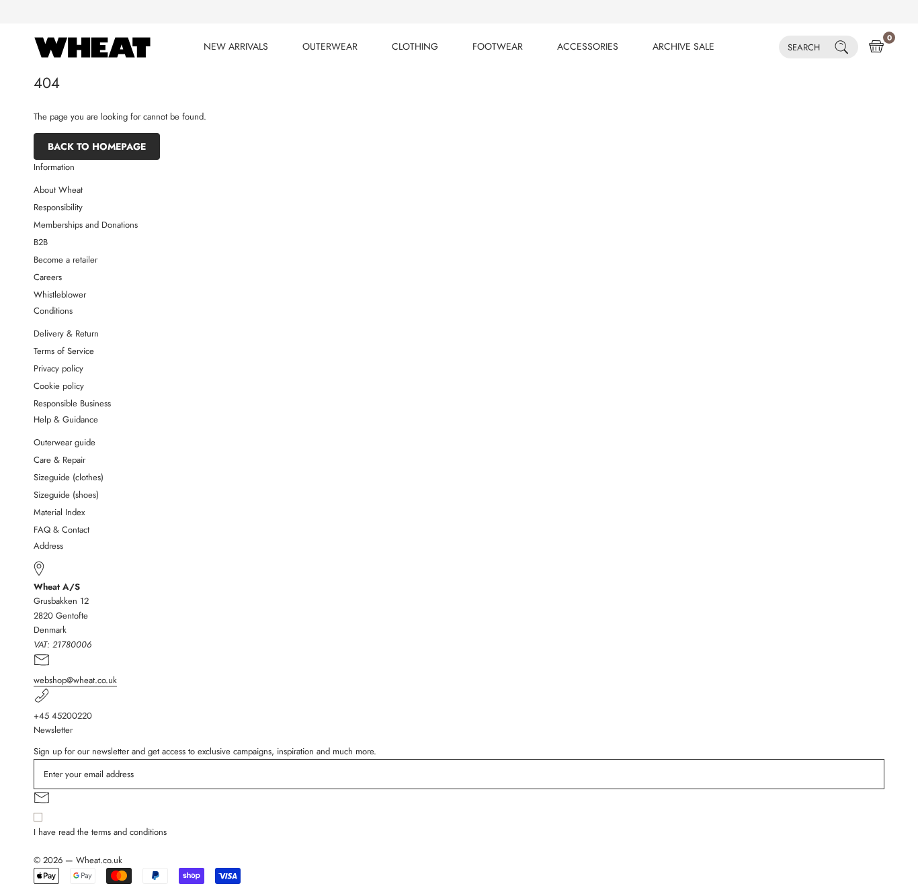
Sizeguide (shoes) (66, 494)
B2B (41, 242)
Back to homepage (97, 146)
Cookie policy (59, 386)
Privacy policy (58, 368)
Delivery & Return (66, 333)
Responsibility (58, 207)
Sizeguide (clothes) (68, 477)
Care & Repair (59, 459)
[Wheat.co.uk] (92, 47)
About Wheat (58, 189)
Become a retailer (65, 259)
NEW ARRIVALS (236, 46)
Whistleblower (60, 294)
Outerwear (330, 46)
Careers (48, 277)
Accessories (587, 46)
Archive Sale (683, 46)
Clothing (415, 46)
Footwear (497, 46)
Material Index (59, 512)
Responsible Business (72, 403)
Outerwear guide (64, 442)
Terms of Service (64, 351)
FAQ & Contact (61, 529)
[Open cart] (876, 47)
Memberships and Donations (86, 224)
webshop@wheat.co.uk (75, 680)
